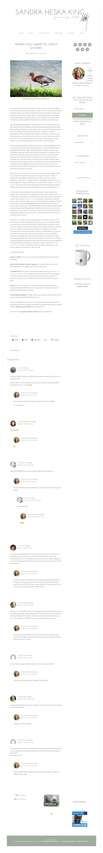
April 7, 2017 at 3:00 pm (29, 674)
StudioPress (80, 841)
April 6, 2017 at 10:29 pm (29, 440)
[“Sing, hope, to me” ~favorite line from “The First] (74, 217)
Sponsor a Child (79, 810)
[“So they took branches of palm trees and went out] (85, 211)
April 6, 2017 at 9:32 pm (26, 424)
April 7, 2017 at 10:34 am (26, 699)
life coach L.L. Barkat (30, 199)
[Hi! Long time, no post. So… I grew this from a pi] (90, 206)
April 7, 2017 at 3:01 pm (28, 718)
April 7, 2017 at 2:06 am (26, 605)
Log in (86, 841)
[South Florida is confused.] (90, 217)
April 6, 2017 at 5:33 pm (29, 395)
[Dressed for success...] (90, 211)
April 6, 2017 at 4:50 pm (26, 370)
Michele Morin (23, 697)
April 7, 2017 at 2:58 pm (29, 628)
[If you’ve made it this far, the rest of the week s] (85, 222)
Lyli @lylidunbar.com (25, 421)
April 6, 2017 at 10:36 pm (32, 500)
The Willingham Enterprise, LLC (50, 841)
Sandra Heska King (51, 18)
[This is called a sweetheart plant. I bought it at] (90, 201)
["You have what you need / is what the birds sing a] (80, 222)
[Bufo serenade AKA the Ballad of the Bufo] (85, 217)
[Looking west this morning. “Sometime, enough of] (74, 206)
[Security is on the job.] (80, 206)
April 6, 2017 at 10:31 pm (29, 481)
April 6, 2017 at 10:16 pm (26, 465)
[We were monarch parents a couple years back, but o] (85, 201)
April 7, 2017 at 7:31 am (25, 658)
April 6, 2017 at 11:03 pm (36, 517)
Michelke (27, 498)
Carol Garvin (22, 546)
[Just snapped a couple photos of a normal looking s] (80, 211)
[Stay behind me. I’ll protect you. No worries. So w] (90, 222)
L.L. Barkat (21, 368)
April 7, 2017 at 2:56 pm (29, 574)
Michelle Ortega (23, 463)
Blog (19, 350)
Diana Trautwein (24, 603)
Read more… (85, 85)
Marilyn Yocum (23, 655)
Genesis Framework (69, 841)
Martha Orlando (23, 740)
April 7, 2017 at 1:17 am (25, 548)
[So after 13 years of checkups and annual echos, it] (85, 206)
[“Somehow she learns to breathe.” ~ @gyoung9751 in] (74, 222)
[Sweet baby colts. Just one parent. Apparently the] (80, 217)
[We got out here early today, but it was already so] (74, 211)
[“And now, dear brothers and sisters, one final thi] (74, 201)
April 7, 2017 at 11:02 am (26, 742)
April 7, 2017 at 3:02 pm (29, 766)
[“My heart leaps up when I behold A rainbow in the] (80, 201)
